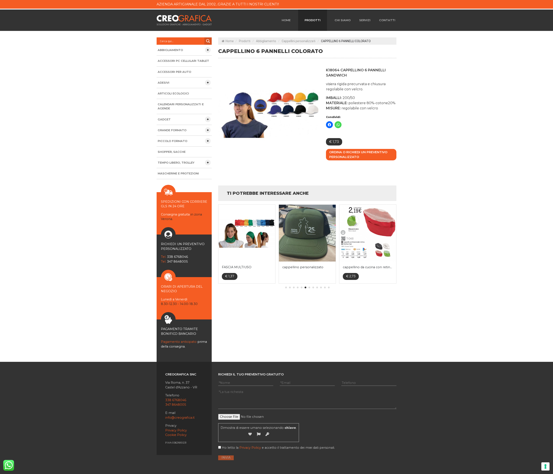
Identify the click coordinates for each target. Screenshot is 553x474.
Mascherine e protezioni (178, 173)
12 (329, 287)
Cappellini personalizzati (298, 41)
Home (230, 41)
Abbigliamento (266, 41)
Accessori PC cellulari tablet (183, 60)
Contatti (387, 20)
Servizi (364, 20)
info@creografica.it (180, 418)
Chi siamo (343, 20)
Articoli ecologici (173, 93)
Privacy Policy (176, 430)
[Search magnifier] (208, 41)
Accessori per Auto (174, 71)
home (286, 20)
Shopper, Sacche (172, 151)
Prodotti (313, 20)
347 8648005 (175, 405)
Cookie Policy (176, 435)
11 (325, 287)
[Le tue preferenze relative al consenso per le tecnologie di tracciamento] (545, 466)
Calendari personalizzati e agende (181, 106)
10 (321, 287)
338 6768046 (175, 400)
